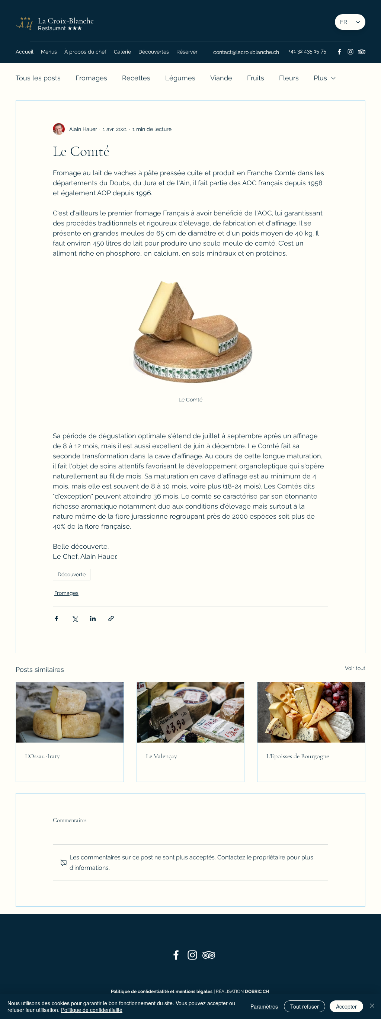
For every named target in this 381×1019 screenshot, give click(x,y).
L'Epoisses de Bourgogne (297, 756)
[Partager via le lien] (111, 618)
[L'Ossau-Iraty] (70, 712)
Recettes (136, 78)
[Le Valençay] (190, 712)
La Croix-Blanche (66, 21)
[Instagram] (350, 51)
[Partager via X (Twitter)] (74, 618)
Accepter (346, 1006)
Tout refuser (304, 1006)
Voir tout (355, 668)
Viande (221, 78)
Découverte (72, 574)
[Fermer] (372, 1006)
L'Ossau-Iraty (42, 756)
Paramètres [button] (264, 1006)
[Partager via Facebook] (56, 618)
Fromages (91, 78)
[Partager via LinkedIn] (92, 618)
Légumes (180, 78)
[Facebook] (339, 51)
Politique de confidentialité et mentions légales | (163, 991)
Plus (320, 78)
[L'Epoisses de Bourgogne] (311, 712)
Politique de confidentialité (91, 1009)
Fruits (255, 78)
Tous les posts (38, 78)
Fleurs (289, 78)
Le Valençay (161, 756)
